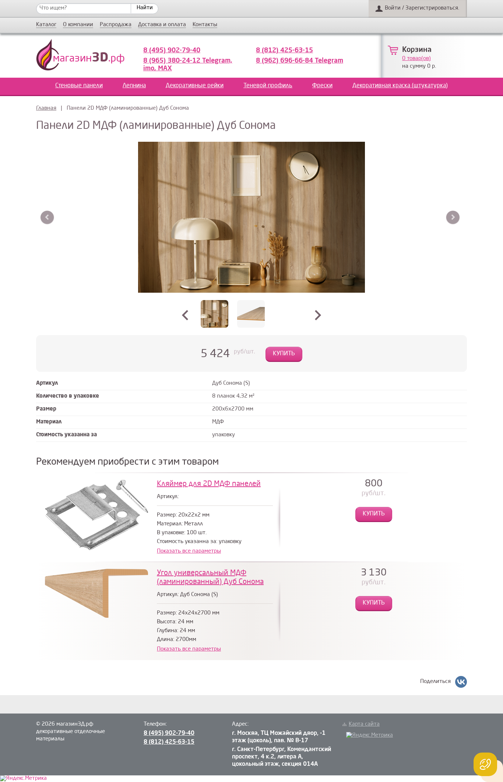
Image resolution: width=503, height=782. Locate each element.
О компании (78, 25)
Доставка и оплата (162, 25)
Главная (46, 108)
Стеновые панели (79, 86)
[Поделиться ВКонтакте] (461, 682)
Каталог (46, 25)
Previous (47, 217)
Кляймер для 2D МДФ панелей (209, 484)
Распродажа (115, 25)
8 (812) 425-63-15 (284, 50)
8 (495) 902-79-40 (171, 50)
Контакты (205, 25)
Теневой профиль (267, 86)
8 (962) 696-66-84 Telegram (299, 60)
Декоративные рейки (195, 86)
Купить (284, 354)
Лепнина (134, 86)
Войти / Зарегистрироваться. (422, 8)
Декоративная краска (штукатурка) (400, 86)
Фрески (322, 86)
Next (452, 217)
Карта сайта (364, 724)
